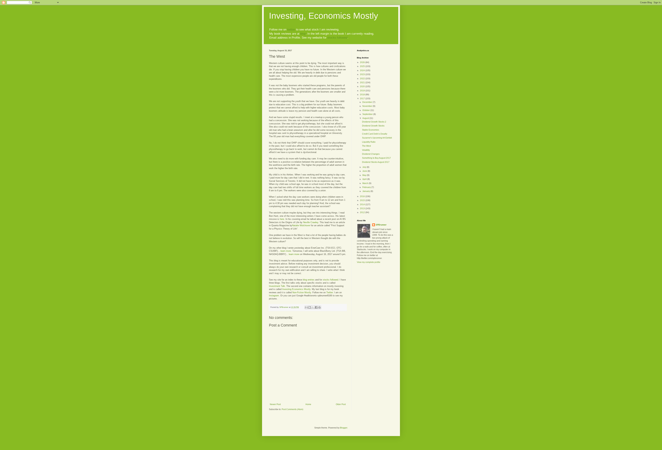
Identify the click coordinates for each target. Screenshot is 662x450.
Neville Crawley (310, 222)
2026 (362, 62)
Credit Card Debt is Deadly (374, 134)
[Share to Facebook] (316, 307)
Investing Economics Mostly (296, 289)
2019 (362, 90)
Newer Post (275, 404)
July (364, 167)
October (366, 110)
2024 (362, 70)
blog (303, 33)
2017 (362, 98)
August (365, 118)
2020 (362, 86)
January (366, 191)
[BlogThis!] (309, 307)
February (366, 187)
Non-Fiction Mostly (301, 292)
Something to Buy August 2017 (376, 158)
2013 (362, 208)
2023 (362, 74)
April (364, 179)
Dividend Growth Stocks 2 (374, 122)
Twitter (329, 292)
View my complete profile (368, 262)
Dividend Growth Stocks (373, 126)
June (365, 171)
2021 (362, 82)
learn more (285, 251)
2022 (362, 78)
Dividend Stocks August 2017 (375, 162)
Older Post (341, 404)
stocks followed (337, 37)
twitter (291, 29)
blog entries (308, 279)
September (367, 114)
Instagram (274, 295)
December (367, 102)
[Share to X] (313, 307)
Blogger (343, 428)
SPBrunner (381, 225)
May (364, 175)
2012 (362, 212)
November (367, 106)
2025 (362, 66)
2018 (362, 94)
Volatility (366, 150)
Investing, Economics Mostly (323, 16)
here (282, 219)
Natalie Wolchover (301, 225)
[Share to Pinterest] (319, 307)
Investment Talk (277, 286)
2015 (362, 200)
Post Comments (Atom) (292, 409)
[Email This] (306, 307)
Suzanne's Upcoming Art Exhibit (377, 138)
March (365, 183)
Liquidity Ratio (368, 142)
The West (366, 146)
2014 (362, 204)
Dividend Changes (371, 154)
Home (308, 404)
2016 (362, 196)
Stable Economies (370, 130)
